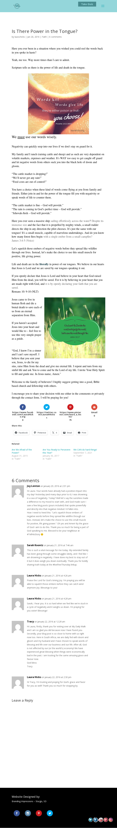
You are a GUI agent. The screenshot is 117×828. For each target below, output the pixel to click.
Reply (98, 489)
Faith (44, 36)
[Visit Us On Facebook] (95, 821)
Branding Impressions (22, 801)
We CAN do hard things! (85, 449)
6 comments (55, 36)
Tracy (30, 621)
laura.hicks (20, 36)
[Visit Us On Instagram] (110, 821)
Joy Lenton (33, 486)
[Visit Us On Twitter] (90, 821)
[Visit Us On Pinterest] (105, 821)
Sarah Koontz (35, 545)
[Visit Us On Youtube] (100, 821)
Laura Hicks (34, 575)
